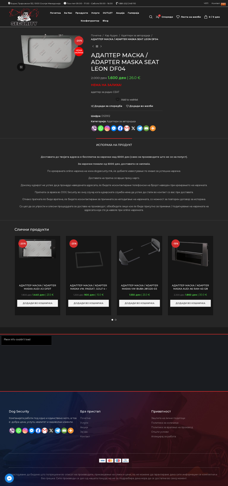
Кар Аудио (111, 35)
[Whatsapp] (101, 128)
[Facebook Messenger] (114, 128)
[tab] (114, 143)
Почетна (96, 35)
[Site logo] (24, 16)
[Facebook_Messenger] (9, 478)
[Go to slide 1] (112, 320)
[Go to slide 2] (116, 320)
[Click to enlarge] (21, 67)
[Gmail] (127, 128)
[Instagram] (107, 128)
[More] (153, 128)
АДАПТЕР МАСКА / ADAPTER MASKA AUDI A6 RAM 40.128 (190, 287)
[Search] (151, 17)
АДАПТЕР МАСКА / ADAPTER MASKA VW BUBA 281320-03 (139, 287)
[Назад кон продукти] (97, 47)
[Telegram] (140, 128)
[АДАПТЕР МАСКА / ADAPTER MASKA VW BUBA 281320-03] (139, 251)
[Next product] (101, 47)
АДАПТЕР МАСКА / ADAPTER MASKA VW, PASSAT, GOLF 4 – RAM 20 (88, 288)
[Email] (146, 128)
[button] (37, 303)
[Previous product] (93, 47)
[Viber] (94, 128)
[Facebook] (120, 128)
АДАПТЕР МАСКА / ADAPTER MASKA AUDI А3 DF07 (37, 287)
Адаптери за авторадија (135, 35)
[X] (133, 128)
